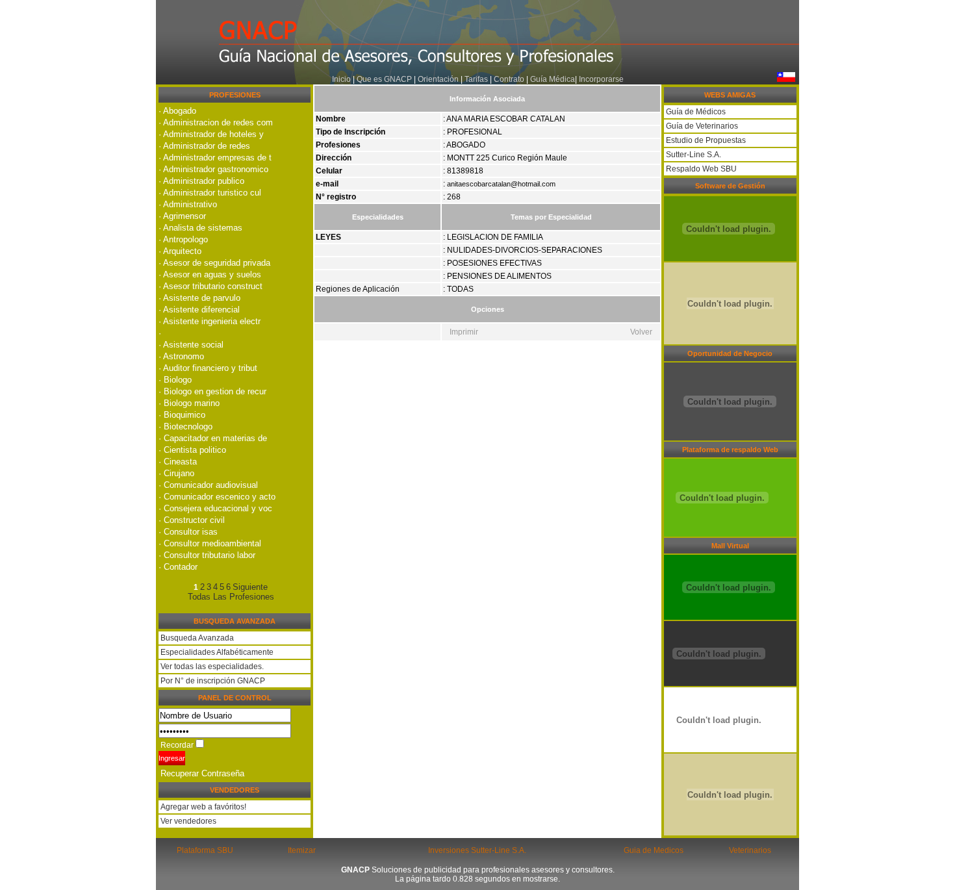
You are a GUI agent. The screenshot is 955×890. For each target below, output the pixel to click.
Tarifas (477, 79)
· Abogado (177, 111)
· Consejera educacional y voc (215, 508)
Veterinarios (750, 850)
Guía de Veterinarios (701, 126)
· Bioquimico (182, 415)
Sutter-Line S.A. (692, 154)
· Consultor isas (188, 532)
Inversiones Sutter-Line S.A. (477, 850)
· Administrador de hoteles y (211, 134)
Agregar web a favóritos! (202, 806)
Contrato (509, 79)
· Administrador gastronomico (213, 169)
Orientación (438, 79)
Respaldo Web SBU (700, 168)
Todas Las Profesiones (231, 597)
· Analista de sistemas (200, 228)
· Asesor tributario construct (210, 286)
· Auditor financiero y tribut (208, 368)
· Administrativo (188, 204)
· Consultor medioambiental (210, 543)
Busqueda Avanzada (197, 637)
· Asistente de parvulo (199, 298)
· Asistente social (191, 345)
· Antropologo (183, 239)
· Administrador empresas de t (215, 157)
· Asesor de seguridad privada (214, 263)
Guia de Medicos (653, 850)
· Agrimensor (182, 216)
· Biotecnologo (185, 426)
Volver (641, 332)
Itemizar (302, 850)
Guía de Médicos (695, 111)
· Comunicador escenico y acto (217, 497)
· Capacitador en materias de (213, 438)
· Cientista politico (192, 450)
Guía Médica (552, 79)
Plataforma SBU (205, 850)
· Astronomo (181, 356)
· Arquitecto (180, 251)
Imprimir (464, 332)
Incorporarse (601, 79)
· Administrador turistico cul (210, 192)
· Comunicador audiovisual (208, 485)
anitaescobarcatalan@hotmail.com (501, 184)
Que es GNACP (384, 79)
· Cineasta (178, 461)
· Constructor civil (192, 520)
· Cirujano (176, 473)
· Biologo (175, 380)
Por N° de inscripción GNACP (212, 680)
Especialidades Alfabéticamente (217, 652)
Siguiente (250, 587)
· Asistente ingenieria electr (210, 321)
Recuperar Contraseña (202, 773)
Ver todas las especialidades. (212, 666)
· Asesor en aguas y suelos (210, 274)
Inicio (341, 79)
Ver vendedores (187, 821)
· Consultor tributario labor (207, 555)
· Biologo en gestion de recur (212, 391)
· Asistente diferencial (199, 309)
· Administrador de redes (204, 146)
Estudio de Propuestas (705, 140)
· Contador (178, 567)
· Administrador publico (201, 181)
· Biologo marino (189, 403)
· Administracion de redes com (216, 122)
